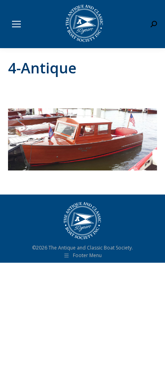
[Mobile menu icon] (16, 24)
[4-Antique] (82, 139)
